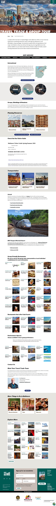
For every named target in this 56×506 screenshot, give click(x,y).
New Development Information (16, 205)
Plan (12, 36)
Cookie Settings (49, 489)
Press (53, 2)
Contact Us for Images (27, 98)
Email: (17, 473)
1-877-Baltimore (5, 487)
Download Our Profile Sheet (28, 80)
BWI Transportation (14, 247)
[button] (4, 479)
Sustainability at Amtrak (15, 207)
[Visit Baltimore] (7, 474)
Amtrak (28, 196)
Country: (24, 478)
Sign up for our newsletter (24, 471)
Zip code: (17, 478)
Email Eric (28, 390)
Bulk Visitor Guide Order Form (21, 134)
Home (9, 36)
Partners (53, 1)
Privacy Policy (28, 485)
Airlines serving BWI (14, 249)
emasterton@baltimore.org (24, 382)
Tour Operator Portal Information (16, 202)
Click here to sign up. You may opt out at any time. (24, 484)
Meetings (53, 0)
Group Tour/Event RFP (35, 134)
